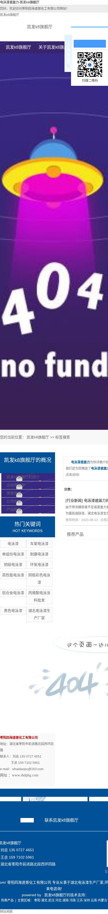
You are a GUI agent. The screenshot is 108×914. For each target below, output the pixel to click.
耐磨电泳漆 (39, 554)
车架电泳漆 (39, 543)
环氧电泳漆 (39, 564)
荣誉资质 (14, 493)
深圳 (87, 900)
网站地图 (6, 911)
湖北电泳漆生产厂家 (87, 882)
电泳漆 (13, 543)
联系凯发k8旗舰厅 (61, 820)
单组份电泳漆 (13, 554)
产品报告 (14, 509)
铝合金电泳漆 (13, 593)
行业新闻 (74, 500)
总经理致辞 (16, 485)
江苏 (80, 900)
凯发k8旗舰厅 (9, 15)
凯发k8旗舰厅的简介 (23, 477)
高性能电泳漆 (13, 575)
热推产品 (7, 900)
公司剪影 (14, 501)
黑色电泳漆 (13, 610)
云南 (94, 900)
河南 (72, 900)
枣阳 (37, 900)
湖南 (65, 900)
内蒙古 (102, 900)
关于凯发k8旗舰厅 (55, 47)
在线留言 (92, 34)
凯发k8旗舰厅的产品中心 (55, 799)
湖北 (44, 900)
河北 (58, 900)
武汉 (51, 900)
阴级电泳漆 (13, 564)
